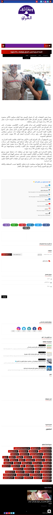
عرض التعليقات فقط (17, 254)
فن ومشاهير (46, 466)
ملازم (37, 472)
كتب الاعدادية (5, 466)
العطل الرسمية (39, 460)
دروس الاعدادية (36, 463)
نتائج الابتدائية (46, 478)
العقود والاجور (30, 460)
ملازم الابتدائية (29, 472)
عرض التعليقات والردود (6, 254)
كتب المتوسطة (46, 469)
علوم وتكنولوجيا (8, 463)
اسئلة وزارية (46, 454)
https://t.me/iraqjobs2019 (45, 187)
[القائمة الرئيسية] (3, 46)
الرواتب (4, 457)
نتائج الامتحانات (28, 478)
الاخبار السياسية (37, 457)
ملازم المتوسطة (9, 472)
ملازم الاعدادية (19, 472)
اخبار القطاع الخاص (45, 448)
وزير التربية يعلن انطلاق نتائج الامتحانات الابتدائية (35, 368)
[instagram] (46, 2)
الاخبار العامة (27, 457)
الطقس (27, 55)
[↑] (26, 511)
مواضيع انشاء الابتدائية (35, 475)
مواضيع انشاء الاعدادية (22, 475)
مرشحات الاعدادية (17, 469)
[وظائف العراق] (26, 13)
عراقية (49, 506)
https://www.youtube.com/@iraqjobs (43, 206)
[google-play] (48, 2)
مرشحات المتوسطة (45, 472)
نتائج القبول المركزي (8, 478)
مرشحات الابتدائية (28, 469)
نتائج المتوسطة (46, 481)
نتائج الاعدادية (37, 478)
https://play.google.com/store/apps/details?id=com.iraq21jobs (39, 192)
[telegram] (41, 2)
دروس (6, 460)
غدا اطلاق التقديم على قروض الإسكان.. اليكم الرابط (40, 503)
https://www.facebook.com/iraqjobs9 (43, 201)
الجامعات (12, 457)
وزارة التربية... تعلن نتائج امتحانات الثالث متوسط (35, 354)
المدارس (21, 460)
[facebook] (43, 2)
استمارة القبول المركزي (36, 454)
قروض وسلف (38, 466)
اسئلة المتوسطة (12, 451)
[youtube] (37, 2)
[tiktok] (39, 2)
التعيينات (19, 457)
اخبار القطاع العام (35, 448)
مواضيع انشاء (46, 475)
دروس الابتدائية (46, 463)
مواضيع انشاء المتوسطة (9, 475)
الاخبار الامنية (14, 454)
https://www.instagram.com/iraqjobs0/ (43, 210)
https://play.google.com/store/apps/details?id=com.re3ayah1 (39, 196)
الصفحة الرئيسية (33, 55)
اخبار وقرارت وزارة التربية (44, 451)
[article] (14, 236)
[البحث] (2, 2)
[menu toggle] (51, 2)
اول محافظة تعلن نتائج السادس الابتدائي (36, 347)
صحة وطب (17, 463)
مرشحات (37, 469)
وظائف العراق (38, 513)
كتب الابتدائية (15, 466)
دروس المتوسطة (26, 463)
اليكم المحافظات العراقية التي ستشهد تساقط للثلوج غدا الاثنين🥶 (30, 361)
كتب (22, 466)
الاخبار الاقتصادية (23, 454)
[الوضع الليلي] (49, 511)
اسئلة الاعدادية (23, 451)
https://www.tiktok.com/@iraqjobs (44, 215)
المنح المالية (13, 460)
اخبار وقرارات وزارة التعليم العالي (21, 448)
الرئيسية (47, 46)
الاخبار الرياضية (46, 457)
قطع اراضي (29, 466)
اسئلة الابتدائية (33, 451)
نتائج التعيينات (18, 478)
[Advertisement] (26, 32)
